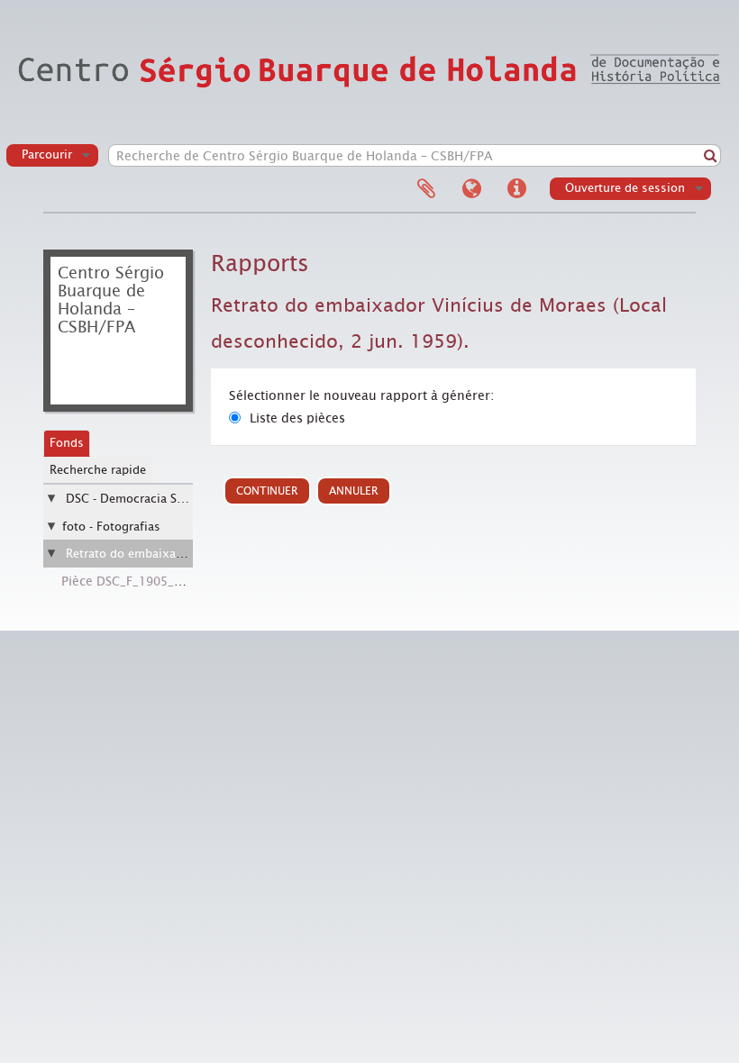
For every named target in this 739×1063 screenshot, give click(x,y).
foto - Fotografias (111, 526)
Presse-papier (426, 189)
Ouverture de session (625, 188)
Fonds (67, 443)
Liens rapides (516, 189)
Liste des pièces (297, 418)
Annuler (354, 491)
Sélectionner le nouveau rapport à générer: (361, 395)
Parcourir (47, 154)
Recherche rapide (98, 470)
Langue (471, 189)
